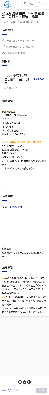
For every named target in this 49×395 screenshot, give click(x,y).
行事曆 (23, 5)
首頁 (15, 5)
